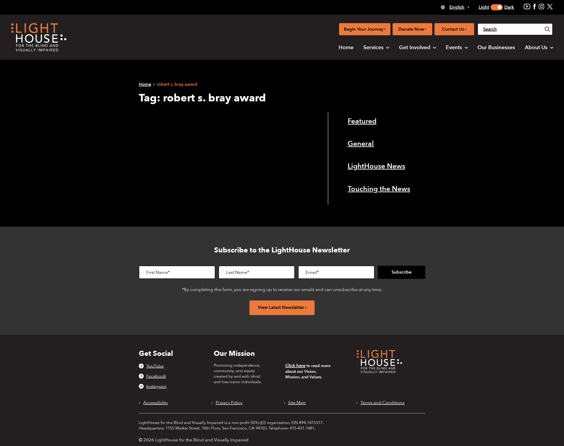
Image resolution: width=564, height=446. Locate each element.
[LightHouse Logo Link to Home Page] (38, 37)
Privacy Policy (229, 402)
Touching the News (379, 189)
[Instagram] (541, 6)
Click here (295, 366)
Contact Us (454, 29)
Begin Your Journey (365, 29)
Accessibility (155, 402)
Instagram (156, 386)
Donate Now (412, 29)
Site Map (297, 402)
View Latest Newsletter (281, 307)
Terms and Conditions (382, 402)
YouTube (155, 366)
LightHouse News (376, 166)
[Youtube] (527, 6)
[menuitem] (346, 47)
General (361, 144)
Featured (362, 121)
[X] (550, 6)
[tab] (455, 7)
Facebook (156, 376)
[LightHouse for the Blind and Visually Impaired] (379, 372)
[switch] (497, 7)
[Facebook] (534, 6)
